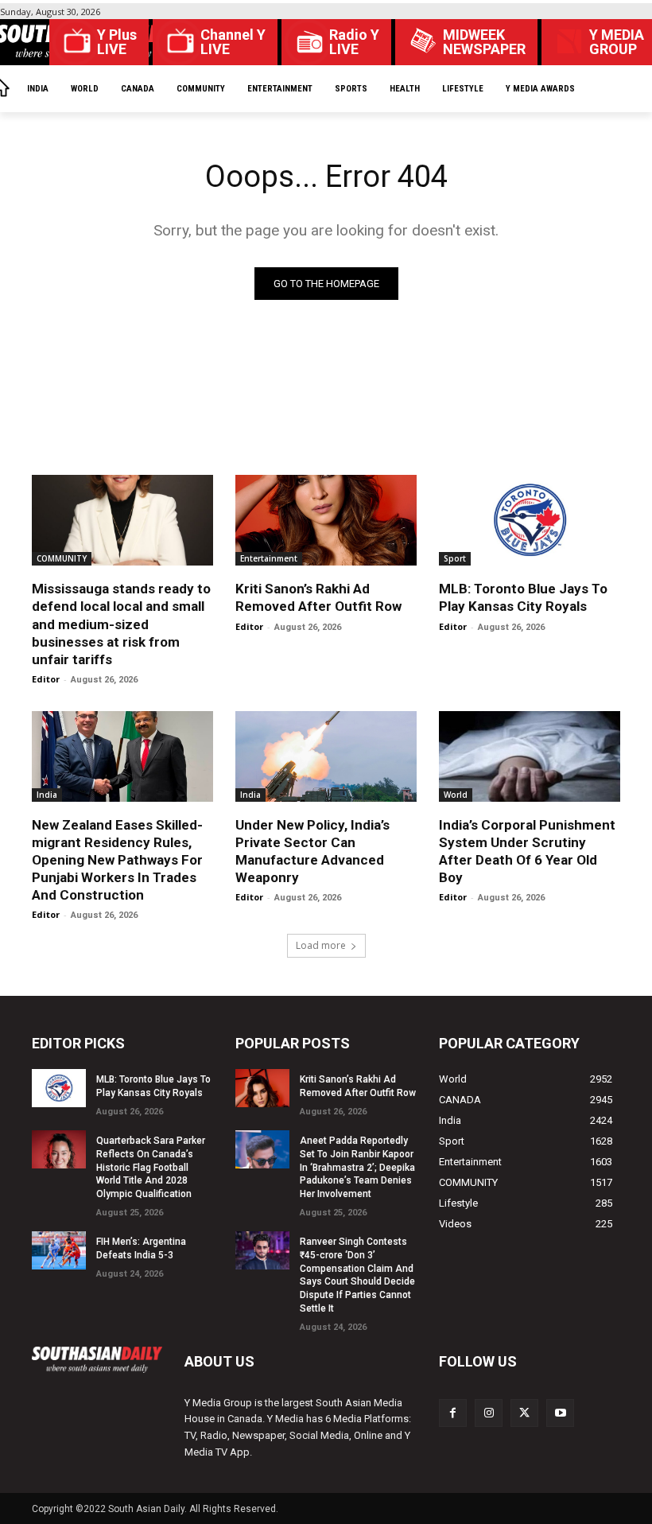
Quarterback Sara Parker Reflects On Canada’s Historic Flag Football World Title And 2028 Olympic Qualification (150, 1167)
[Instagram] (489, 1413)
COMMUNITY (62, 558)
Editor (46, 679)
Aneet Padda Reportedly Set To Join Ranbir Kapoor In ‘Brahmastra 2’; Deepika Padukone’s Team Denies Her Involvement (357, 1167)
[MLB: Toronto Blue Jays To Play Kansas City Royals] (529, 520)
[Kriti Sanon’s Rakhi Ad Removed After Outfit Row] (326, 520)
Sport (455, 558)
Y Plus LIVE (117, 42)
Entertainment (268, 558)
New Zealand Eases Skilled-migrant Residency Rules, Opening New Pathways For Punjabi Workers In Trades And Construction (117, 860)
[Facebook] (453, 1413)
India (47, 794)
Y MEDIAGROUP (616, 42)
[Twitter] (524, 1413)
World (456, 794)
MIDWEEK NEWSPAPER (484, 42)
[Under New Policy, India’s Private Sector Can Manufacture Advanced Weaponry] (326, 756)
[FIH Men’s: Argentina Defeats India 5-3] (59, 1250)
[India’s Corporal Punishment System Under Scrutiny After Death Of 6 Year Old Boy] (529, 756)
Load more (321, 945)
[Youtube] (560, 1413)
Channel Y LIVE (233, 42)
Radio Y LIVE (354, 42)
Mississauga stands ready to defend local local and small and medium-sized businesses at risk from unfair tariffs (121, 624)
